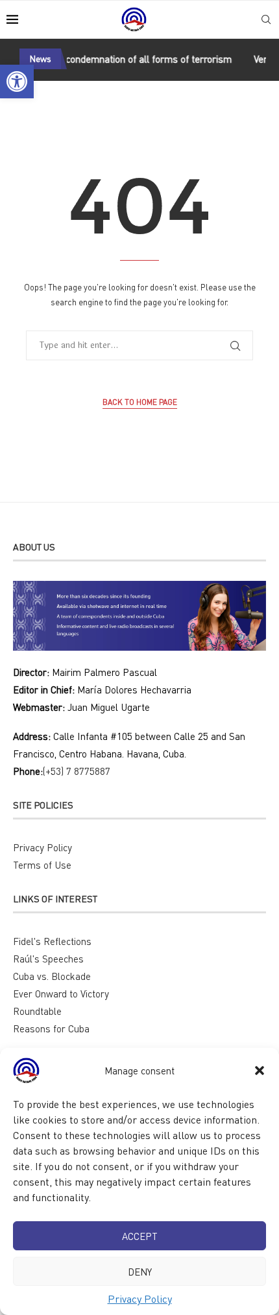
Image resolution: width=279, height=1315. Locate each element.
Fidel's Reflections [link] (52, 941)
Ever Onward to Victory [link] (61, 993)
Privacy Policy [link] (140, 1298)
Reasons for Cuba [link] (51, 1028)
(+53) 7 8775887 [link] (76, 771)
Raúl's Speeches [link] (48, 958)
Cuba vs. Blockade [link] (52, 976)
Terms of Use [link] (42, 865)
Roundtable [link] (37, 1011)
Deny (140, 1271)
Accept (140, 1236)
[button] (259, 1070)
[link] (17, 81)
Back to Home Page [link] (140, 402)
